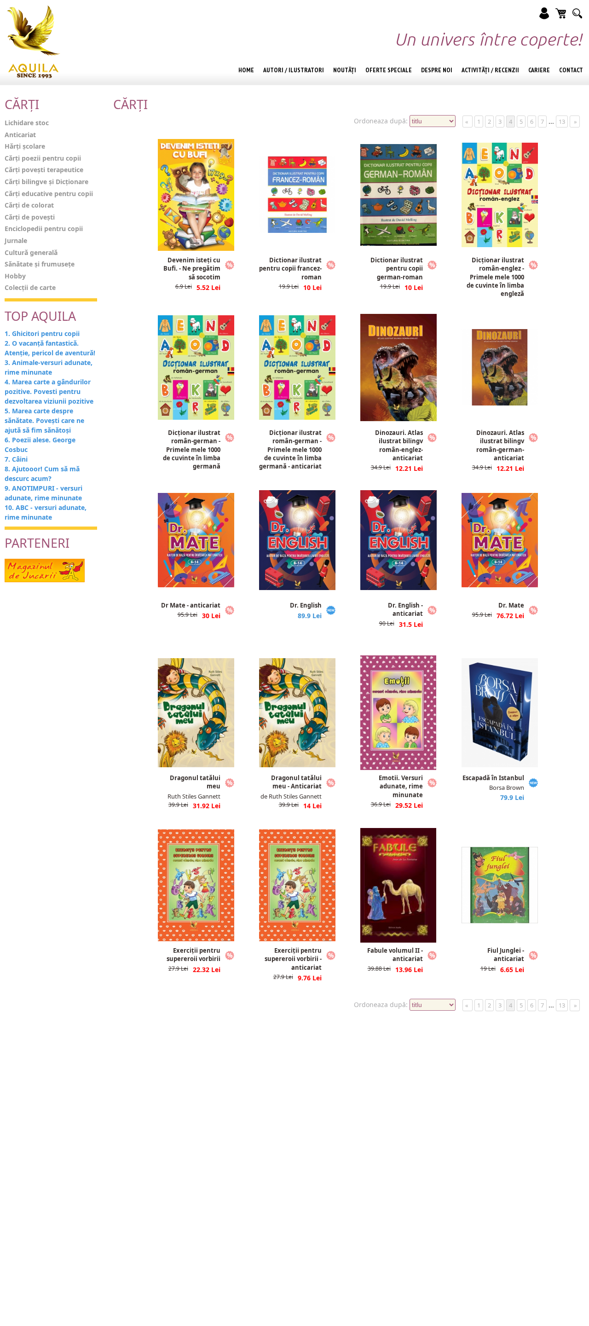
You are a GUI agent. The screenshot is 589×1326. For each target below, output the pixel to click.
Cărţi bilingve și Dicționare (46, 181)
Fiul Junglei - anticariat (505, 954)
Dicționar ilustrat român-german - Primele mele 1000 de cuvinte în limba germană (191, 449)
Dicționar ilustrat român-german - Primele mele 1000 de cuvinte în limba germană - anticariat (290, 449)
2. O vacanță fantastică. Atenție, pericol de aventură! (50, 348)
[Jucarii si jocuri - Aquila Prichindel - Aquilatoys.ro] (45, 569)
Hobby (15, 276)
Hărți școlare (25, 146)
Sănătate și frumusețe (40, 264)
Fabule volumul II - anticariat (395, 954)
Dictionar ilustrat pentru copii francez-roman (290, 268)
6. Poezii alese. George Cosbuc (40, 444)
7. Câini (16, 459)
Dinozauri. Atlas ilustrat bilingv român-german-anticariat (500, 445)
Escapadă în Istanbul (493, 778)
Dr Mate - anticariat (190, 605)
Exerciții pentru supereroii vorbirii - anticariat (293, 958)
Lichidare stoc (27, 122)
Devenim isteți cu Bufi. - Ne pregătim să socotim (191, 268)
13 (562, 121)
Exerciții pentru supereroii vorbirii (193, 954)
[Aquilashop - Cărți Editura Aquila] (33, 41)
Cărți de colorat (29, 205)
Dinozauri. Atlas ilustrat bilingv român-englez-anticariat (399, 445)
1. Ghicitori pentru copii (42, 333)
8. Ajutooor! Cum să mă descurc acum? (42, 473)
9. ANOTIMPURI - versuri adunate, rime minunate (43, 493)
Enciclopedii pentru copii (44, 228)
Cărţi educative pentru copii (49, 193)
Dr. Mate (511, 605)
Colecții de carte (30, 287)
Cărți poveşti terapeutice (44, 169)
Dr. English (306, 605)
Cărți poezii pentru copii (43, 158)
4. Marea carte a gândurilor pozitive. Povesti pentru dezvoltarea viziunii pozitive (49, 391)
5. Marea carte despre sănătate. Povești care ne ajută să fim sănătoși (44, 420)
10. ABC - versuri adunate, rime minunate (46, 512)
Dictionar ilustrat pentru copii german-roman (396, 268)
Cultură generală (31, 252)
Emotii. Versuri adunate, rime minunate (401, 786)
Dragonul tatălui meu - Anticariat (296, 782)
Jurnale (16, 240)
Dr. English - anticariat (405, 609)
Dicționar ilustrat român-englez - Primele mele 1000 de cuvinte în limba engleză (495, 277)
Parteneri (37, 542)
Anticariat (20, 134)
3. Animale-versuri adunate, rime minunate (48, 367)
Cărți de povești (30, 217)
